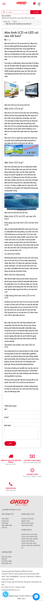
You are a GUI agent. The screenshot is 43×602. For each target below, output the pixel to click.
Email (6, 417)
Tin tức (8, 40)
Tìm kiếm (36, 12)
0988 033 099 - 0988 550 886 (14, 587)
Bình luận (7, 425)
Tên (5, 409)
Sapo (23, 598)
